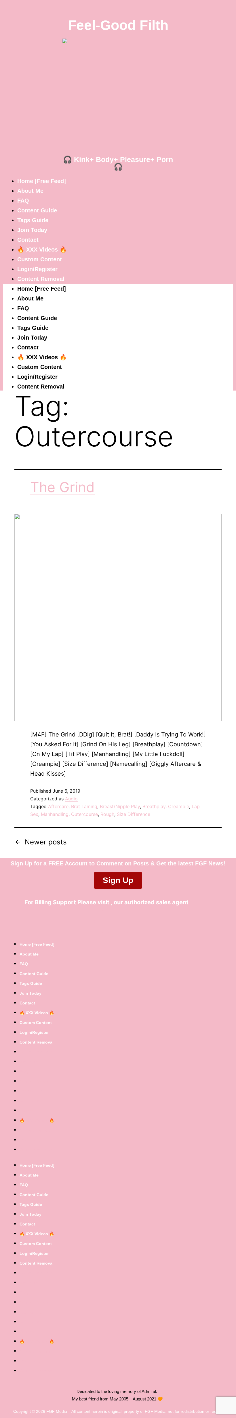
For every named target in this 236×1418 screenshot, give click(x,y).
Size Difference (133, 814)
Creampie (178, 806)
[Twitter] (105, 921)
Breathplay (153, 806)
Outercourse (84, 814)
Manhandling (54, 814)
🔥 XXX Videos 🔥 (42, 249)
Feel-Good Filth (118, 25)
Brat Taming (84, 806)
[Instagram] (130, 921)
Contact (28, 240)
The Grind (62, 487)
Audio (71, 799)
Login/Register (37, 269)
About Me (30, 191)
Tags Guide (32, 220)
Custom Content (39, 259)
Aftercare (58, 806)
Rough (107, 814)
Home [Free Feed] (41, 181)
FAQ (23, 200)
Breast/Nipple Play (120, 806)
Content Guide (37, 210)
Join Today (32, 230)
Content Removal (40, 279)
